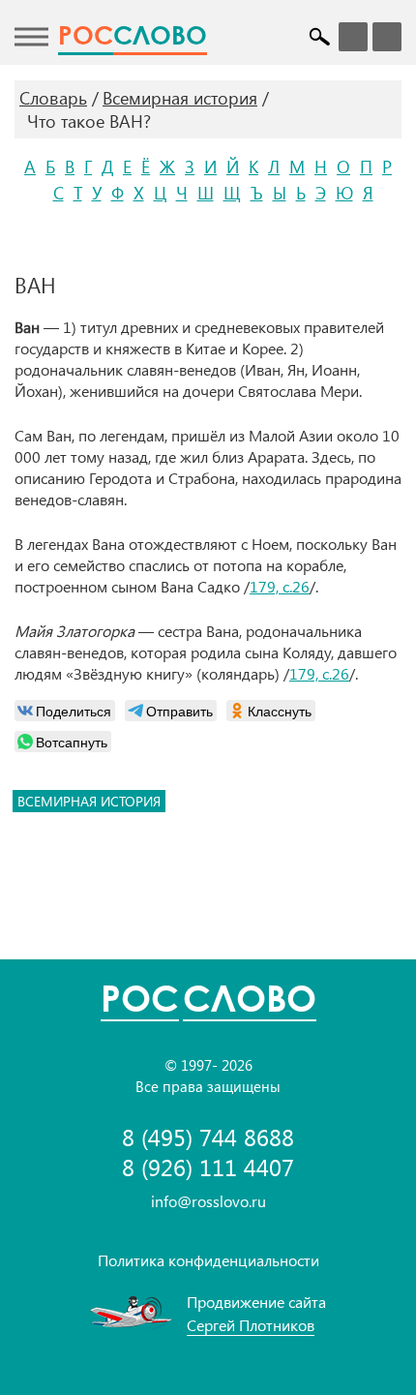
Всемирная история (180, 97)
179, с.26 (280, 586)
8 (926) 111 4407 (208, 1167)
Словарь (53, 97)
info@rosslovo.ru (208, 1201)
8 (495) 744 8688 (208, 1137)
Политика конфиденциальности (208, 1260)
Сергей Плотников (250, 1325)
